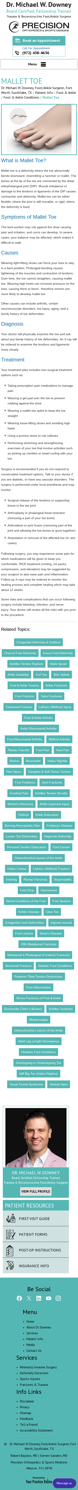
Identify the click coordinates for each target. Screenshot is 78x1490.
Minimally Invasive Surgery (38, 1367)
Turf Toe (41, 674)
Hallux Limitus (16, 868)
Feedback (26, 1419)
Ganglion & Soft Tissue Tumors (49, 771)
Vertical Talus (59, 1084)
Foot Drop (27, 890)
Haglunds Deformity (57, 836)
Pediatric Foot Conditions (38, 1052)
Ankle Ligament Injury (55, 804)
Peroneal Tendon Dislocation (26, 847)
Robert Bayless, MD (24, 1456)
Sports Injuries (30, 1379)
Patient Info (44, 92)
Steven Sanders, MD (53, 1456)
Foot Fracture (24, 696)
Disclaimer (27, 1401)
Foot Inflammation (38, 987)
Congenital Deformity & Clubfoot (38, 642)
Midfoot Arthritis (59, 739)
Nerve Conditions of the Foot (26, 901)
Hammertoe (49, 890)
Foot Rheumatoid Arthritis (24, 739)
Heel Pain (62, 750)
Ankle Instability (18, 674)
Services (32, 1333)
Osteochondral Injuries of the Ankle (38, 858)
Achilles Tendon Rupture (26, 664)
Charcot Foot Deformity (20, 653)
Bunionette (33, 761)
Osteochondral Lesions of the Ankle (38, 1030)
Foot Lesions (24, 933)
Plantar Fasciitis (18, 750)
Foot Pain (42, 750)
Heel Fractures (52, 782)
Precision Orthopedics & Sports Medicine (39, 1462)
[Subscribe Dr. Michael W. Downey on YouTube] (49, 1298)
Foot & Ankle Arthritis (38, 717)
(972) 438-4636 (35, 52)
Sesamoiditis (62, 879)
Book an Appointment (41, 40)
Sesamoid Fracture (18, 965)
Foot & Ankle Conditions (21, 97)
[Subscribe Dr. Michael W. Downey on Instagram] (58, 1298)
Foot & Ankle (66, 92)
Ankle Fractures (56, 685)
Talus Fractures (51, 696)
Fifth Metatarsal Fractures (38, 944)
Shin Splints (62, 674)
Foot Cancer (61, 847)
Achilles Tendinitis (61, 1009)
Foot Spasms (61, 901)
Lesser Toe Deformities (21, 836)
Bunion (14, 761)
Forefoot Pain (19, 793)
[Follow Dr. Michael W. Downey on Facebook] (19, 1298)
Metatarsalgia (38, 1019)
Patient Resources (29, 1205)
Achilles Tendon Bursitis (51, 793)
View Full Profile (35, 1191)
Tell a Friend (28, 1424)
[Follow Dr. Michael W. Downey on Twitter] (29, 1298)
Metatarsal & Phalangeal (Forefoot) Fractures (38, 955)
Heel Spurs (13, 771)
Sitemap (25, 1413)
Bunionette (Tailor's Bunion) (23, 1009)
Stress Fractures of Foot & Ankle (38, 998)
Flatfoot (23, 814)
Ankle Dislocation (47, 814)
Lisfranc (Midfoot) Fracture (51, 868)
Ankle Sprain (58, 664)
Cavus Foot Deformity (58, 653)
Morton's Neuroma (20, 804)
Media (30, 1345)
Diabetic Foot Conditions (55, 965)
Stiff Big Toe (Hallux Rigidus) (38, 1073)
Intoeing (11, 879)
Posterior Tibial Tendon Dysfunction (38, 976)
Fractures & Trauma (34, 1385)
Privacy (24, 1407)
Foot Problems (25, 782)
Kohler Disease (28, 912)
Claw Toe (52, 912)
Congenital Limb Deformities (24, 922)
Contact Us (34, 1351)
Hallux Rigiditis (57, 761)
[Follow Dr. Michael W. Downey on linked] (39, 1298)
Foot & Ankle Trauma (24, 685)
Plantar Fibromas (35, 879)
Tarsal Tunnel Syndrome (26, 1084)
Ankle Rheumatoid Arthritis (38, 728)
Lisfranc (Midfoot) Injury (55, 707)
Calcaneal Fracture (19, 707)
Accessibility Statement (36, 1430)
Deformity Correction (34, 1373)
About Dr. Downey (38, 1327)
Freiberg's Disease (59, 825)
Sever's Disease (51, 933)
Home (30, 1321)
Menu (32, 64)
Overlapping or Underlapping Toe (38, 1063)
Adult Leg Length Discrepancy (38, 1041)
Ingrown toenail (61, 922)
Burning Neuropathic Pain (22, 825)
